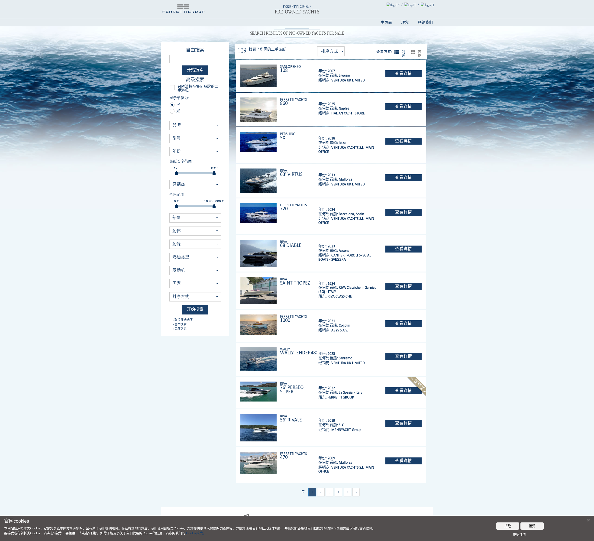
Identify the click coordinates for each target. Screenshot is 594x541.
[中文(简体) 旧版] (427, 5)
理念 (405, 22)
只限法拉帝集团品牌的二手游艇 (198, 88)
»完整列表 (180, 328)
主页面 (386, 22)
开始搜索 (195, 70)
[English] (393, 5)
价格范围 (176, 195)
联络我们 (425, 22)
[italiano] (410, 5)
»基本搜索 (180, 324)
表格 (413, 51)
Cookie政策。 (196, 533)
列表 (396, 51)
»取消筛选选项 (183, 319)
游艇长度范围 (180, 161)
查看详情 (403, 74)
